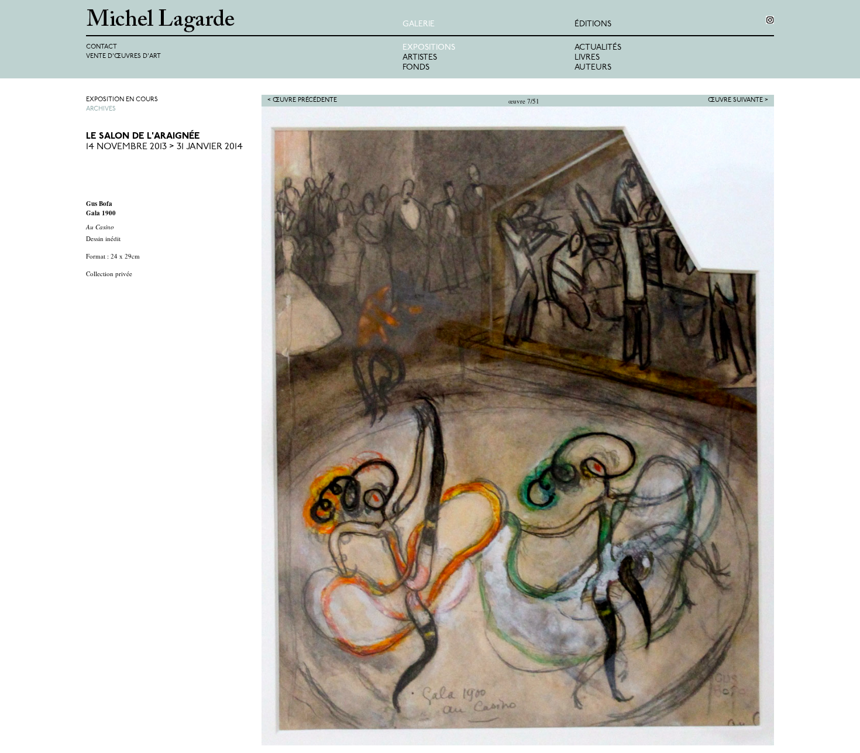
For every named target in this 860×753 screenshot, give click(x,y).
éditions (593, 24)
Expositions (429, 47)
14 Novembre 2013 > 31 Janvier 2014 (164, 147)
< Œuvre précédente (302, 100)
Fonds (416, 67)
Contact (101, 47)
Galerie (419, 24)
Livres (587, 57)
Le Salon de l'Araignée (142, 136)
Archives (101, 109)
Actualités (598, 47)
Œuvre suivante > (738, 100)
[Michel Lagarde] (244, 21)
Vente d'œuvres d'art (123, 56)
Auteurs (593, 67)
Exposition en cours (122, 100)
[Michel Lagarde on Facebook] (770, 20)
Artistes (420, 57)
